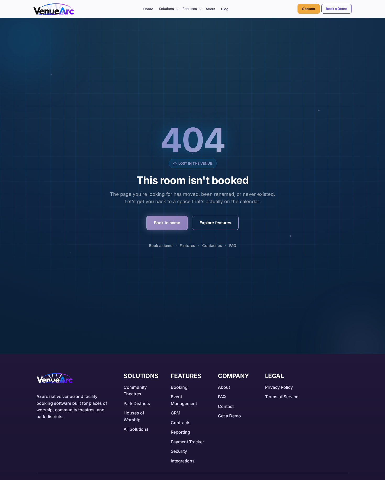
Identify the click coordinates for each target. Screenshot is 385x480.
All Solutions (136, 429)
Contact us (212, 245)
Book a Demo (336, 9)
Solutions (166, 9)
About (210, 9)
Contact (308, 9)
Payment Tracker (187, 441)
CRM (175, 413)
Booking (179, 387)
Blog (224, 9)
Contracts (180, 422)
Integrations (183, 460)
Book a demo (161, 245)
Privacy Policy (279, 387)
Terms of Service (281, 396)
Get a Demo (229, 415)
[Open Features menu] (200, 9)
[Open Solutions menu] (177, 9)
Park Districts (137, 403)
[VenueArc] (54, 378)
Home (148, 9)
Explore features (215, 222)
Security (179, 451)
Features (190, 9)
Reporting (180, 432)
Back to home (167, 222)
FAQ (232, 245)
